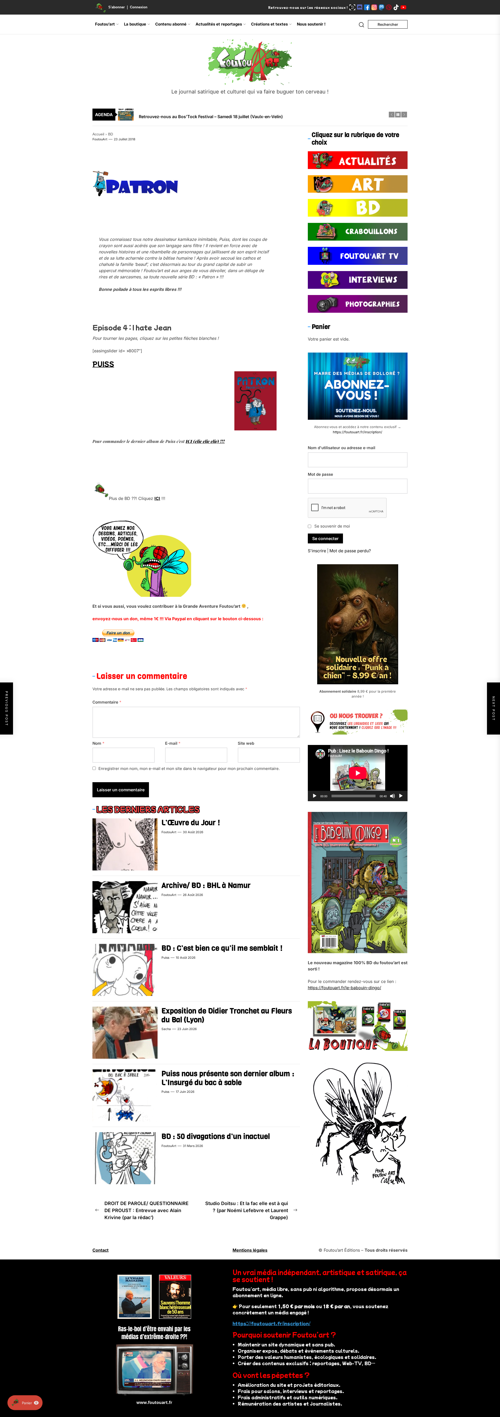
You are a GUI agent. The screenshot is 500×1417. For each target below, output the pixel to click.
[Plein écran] (400, 796)
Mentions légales (250, 1250)
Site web (246, 743)
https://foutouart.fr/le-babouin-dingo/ (344, 987)
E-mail (172, 743)
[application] (358, 773)
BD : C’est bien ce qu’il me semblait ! (222, 948)
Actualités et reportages (219, 24)
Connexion (138, 7)
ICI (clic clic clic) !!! (205, 441)
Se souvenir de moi (332, 526)
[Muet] (392, 796)
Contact (100, 1250)
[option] (253, 115)
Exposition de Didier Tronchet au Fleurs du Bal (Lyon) (226, 1015)
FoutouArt (99, 139)
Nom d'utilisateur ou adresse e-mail (341, 447)
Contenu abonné (170, 24)
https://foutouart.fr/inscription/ (357, 432)
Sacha (166, 1029)
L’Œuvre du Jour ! (190, 822)
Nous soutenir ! (311, 24)
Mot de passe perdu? (350, 550)
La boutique (135, 24)
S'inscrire (317, 550)
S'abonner (116, 7)
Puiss (165, 958)
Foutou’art (105, 24)
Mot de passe (320, 474)
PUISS (103, 363)
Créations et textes (269, 24)
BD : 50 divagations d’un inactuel (215, 1136)
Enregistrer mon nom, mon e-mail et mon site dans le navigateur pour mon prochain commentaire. (189, 768)
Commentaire (106, 702)
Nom (98, 743)
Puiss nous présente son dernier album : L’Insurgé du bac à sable (227, 1078)
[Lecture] (314, 796)
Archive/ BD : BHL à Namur (206, 885)
